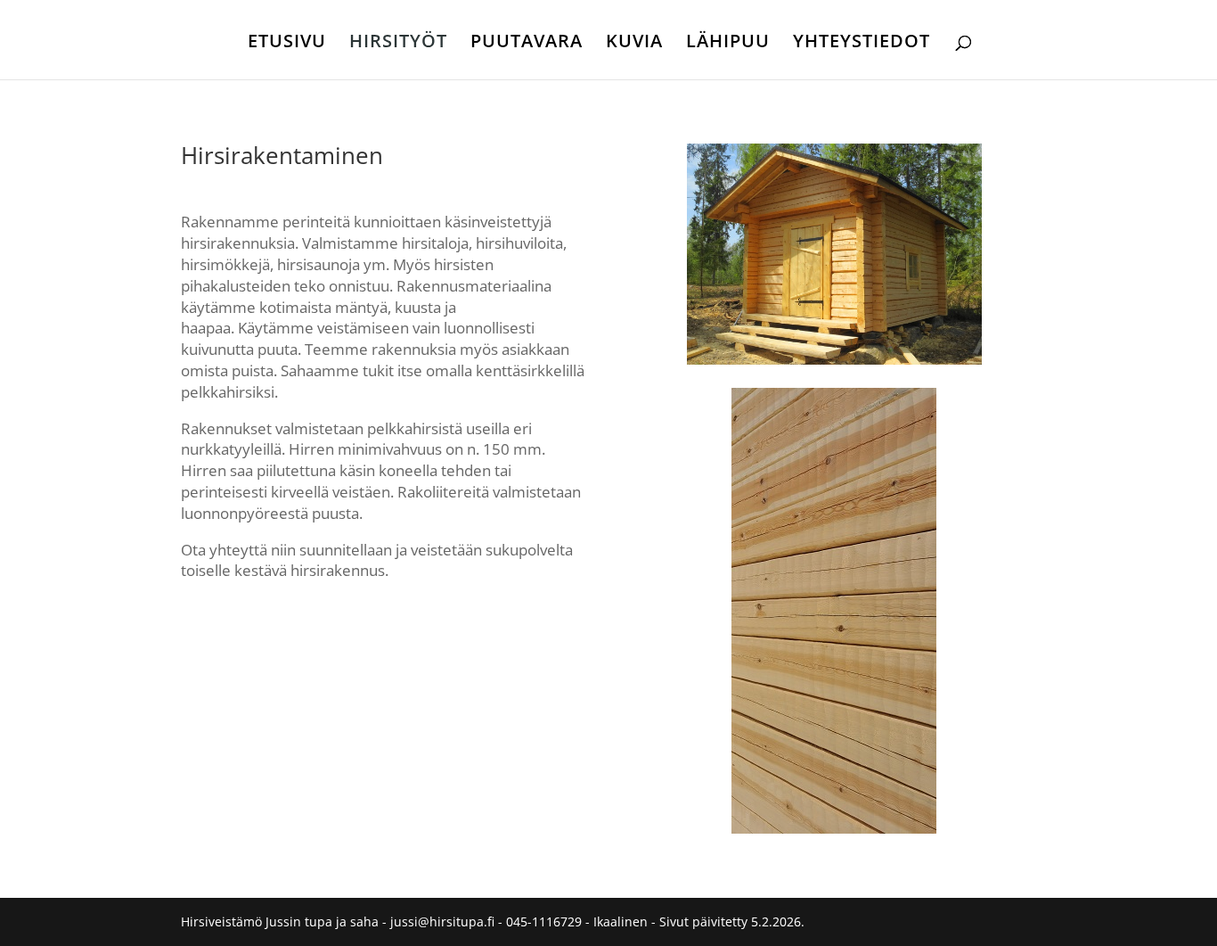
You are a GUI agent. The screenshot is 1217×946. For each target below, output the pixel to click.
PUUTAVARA (526, 44)
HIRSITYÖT (398, 44)
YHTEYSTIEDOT (861, 44)
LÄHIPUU (728, 44)
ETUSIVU (287, 44)
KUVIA (634, 44)
